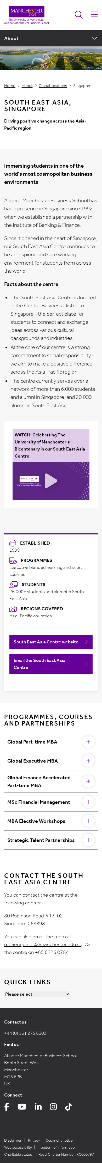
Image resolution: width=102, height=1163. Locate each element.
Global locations (53, 85)
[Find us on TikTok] (68, 1108)
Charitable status (18, 1154)
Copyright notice (59, 1140)
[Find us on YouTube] (22, 1108)
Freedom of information (57, 1147)
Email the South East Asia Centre (39, 663)
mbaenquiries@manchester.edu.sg (43, 944)
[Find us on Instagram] (53, 1108)
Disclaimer (12, 1140)
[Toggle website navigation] (94, 15)
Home (9, 85)
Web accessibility (18, 1147)
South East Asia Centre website (46, 642)
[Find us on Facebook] (6, 1108)
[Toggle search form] (79, 15)
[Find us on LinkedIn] (38, 1108)
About (27, 85)
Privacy (34, 1140)
